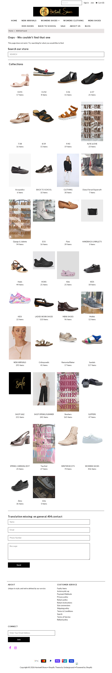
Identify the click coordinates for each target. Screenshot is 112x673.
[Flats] (68, 205)
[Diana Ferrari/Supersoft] (92, 165)
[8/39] (44, 113)
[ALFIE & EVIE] (92, 121)
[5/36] (68, 77)
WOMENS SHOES (49, 20)
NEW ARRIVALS (29, 20)
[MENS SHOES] (68, 303)
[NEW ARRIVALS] (20, 343)
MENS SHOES (94, 20)
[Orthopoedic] (44, 337)
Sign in (86, 3)
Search (59, 614)
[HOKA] (44, 260)
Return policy (62, 600)
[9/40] (68, 113)
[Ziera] (20, 485)
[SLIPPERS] (92, 383)
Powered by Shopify (84, 667)
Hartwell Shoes (41, 667)
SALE (63, 26)
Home (11, 31)
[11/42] (44, 72)
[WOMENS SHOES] (92, 435)
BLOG (87, 26)
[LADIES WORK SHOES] (44, 303)
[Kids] (68, 265)
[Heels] (20, 264)
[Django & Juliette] (20, 219)
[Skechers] (68, 392)
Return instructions (64, 603)
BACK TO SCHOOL (47, 26)
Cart (100, 3)
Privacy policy (62, 597)
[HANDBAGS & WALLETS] (92, 211)
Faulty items (62, 588)
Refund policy (62, 620)
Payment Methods (64, 594)
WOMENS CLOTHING (73, 20)
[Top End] (44, 443)
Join (92, 3)
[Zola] (44, 487)
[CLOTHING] (68, 170)
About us (75, 26)
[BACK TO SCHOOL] (44, 165)
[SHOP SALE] (20, 383)
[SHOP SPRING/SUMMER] (44, 388)
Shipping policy (63, 608)
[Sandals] (92, 337)
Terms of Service (63, 617)
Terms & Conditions (65, 611)
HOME (14, 20)
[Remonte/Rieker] (68, 337)
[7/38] (20, 114)
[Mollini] (92, 303)
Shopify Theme (55, 667)
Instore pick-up (63, 591)
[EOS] (44, 211)
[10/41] (20, 78)
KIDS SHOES (28, 26)
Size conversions (63, 605)
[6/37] (92, 78)
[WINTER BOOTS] (68, 437)
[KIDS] (92, 264)
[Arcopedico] (20, 170)
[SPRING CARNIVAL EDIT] (20, 437)
